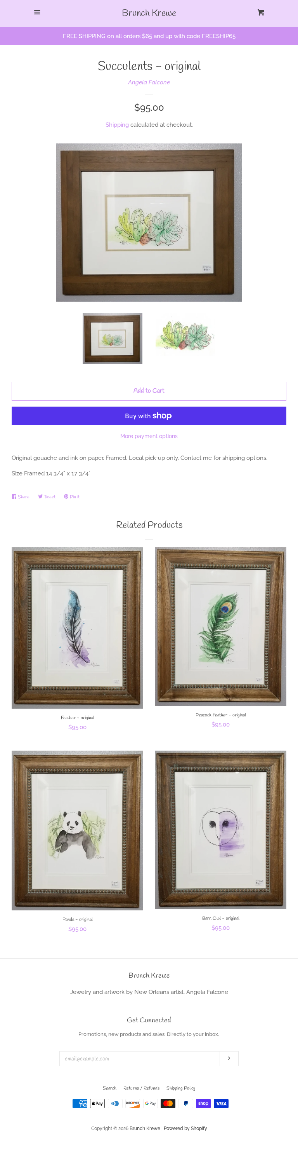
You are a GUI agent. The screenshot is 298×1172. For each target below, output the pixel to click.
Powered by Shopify (185, 1128)
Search (109, 1088)
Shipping (117, 124)
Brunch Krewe (149, 13)
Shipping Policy (180, 1088)
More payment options (149, 436)
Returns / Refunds (141, 1088)
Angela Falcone (149, 82)
